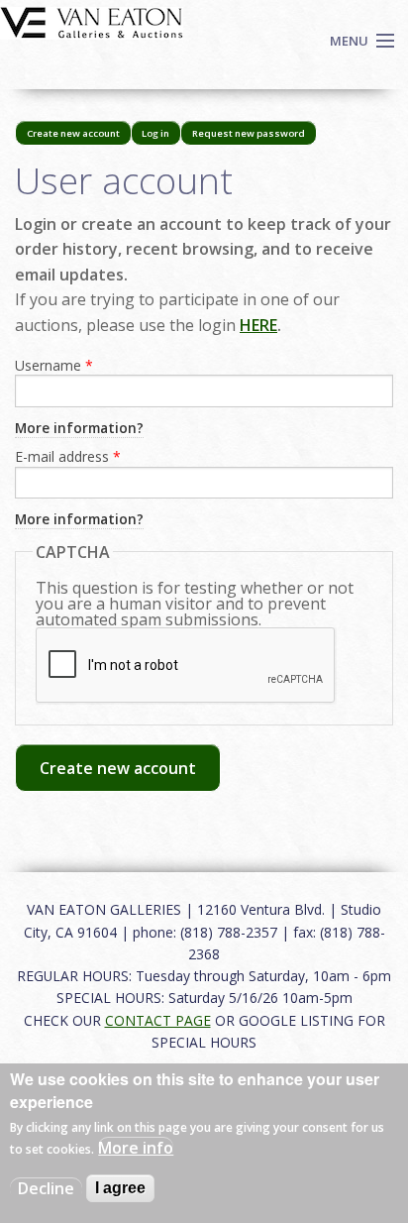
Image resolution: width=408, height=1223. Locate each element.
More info (135, 1148)
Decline (46, 1188)
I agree (120, 1187)
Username (54, 366)
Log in (155, 133)
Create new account (79, 136)
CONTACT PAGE (158, 1020)
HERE (258, 325)
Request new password (248, 133)
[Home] (91, 21)
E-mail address (68, 457)
